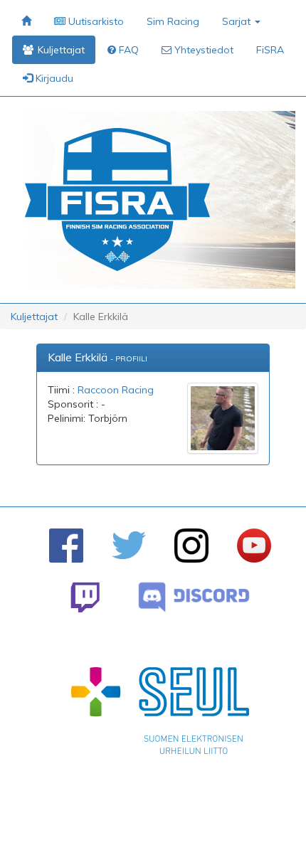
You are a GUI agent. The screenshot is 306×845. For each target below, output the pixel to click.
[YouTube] (254, 545)
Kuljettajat (34, 316)
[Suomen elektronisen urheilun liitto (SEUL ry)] (160, 714)
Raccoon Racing (116, 389)
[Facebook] (66, 545)
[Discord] (194, 597)
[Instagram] (191, 545)
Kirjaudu (53, 78)
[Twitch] (85, 597)
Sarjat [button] (237, 21)
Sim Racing (173, 21)
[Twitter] (129, 545)
